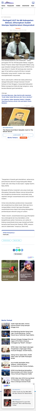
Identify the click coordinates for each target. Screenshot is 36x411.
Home (3, 5)
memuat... (6, 234)
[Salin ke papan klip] (22, 250)
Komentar (19, 254)
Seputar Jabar (16, 240)
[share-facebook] (14, 250)
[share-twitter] (16, 250)
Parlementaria (6, 240)
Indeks (18, 5)
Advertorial (25, 5)
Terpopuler (10, 5)
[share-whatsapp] (19, 250)
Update (24, 137)
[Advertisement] (18, 158)
